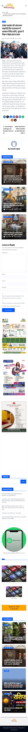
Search (5, 477)
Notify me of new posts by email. (11, 306)
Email (4, 281)
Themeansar (14, 730)
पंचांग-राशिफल (7, 693)
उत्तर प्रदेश (6, 162)
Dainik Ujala (9, 38)
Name (4, 274)
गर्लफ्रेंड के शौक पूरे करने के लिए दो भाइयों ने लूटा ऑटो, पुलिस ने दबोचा (12, 234)
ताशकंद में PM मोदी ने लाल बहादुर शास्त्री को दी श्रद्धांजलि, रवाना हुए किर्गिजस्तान (12, 494)
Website (4, 287)
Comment (5, 252)
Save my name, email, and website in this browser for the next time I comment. (13, 297)
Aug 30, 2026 (17, 182)
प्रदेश (4, 21)
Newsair (21, 728)
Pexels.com (14, 580)
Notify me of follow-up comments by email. (13, 303)
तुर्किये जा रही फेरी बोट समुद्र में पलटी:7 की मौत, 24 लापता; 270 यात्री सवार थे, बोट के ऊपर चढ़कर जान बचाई (13, 507)
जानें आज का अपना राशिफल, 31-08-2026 (11, 513)
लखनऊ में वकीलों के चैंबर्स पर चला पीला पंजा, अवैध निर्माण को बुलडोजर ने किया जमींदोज (13, 205)
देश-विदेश (6, 625)
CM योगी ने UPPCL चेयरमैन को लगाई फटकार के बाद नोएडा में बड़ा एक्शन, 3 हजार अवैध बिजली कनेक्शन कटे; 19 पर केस (13, 179)
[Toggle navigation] (2, 6)
